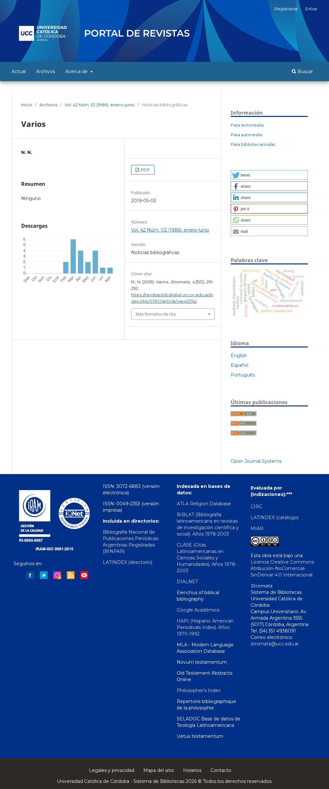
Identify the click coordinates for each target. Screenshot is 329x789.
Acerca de (77, 71)
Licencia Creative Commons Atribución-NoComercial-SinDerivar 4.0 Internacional (282, 568)
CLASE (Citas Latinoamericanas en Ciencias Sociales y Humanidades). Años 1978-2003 (207, 558)
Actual (19, 71)
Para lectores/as (247, 125)
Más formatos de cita (156, 314)
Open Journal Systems (256, 461)
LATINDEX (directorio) (127, 562)
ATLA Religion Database (204, 504)
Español (239, 365)
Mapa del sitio (158, 770)
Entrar (311, 8)
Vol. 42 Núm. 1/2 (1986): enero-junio (100, 104)
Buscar (304, 71)
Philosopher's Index (198, 690)
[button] (269, 175)
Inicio (26, 104)
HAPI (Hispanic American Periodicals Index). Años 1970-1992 (205, 627)
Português (243, 375)
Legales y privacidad (111, 770)
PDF (145, 169)
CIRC (256, 506)
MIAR (257, 528)
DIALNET (187, 582)
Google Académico (198, 610)
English (239, 355)
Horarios (192, 770)
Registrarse (286, 8)
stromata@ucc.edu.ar (275, 644)
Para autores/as (246, 134)
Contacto (220, 770)
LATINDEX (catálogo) (274, 517)
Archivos (45, 71)
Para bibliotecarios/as (253, 144)
